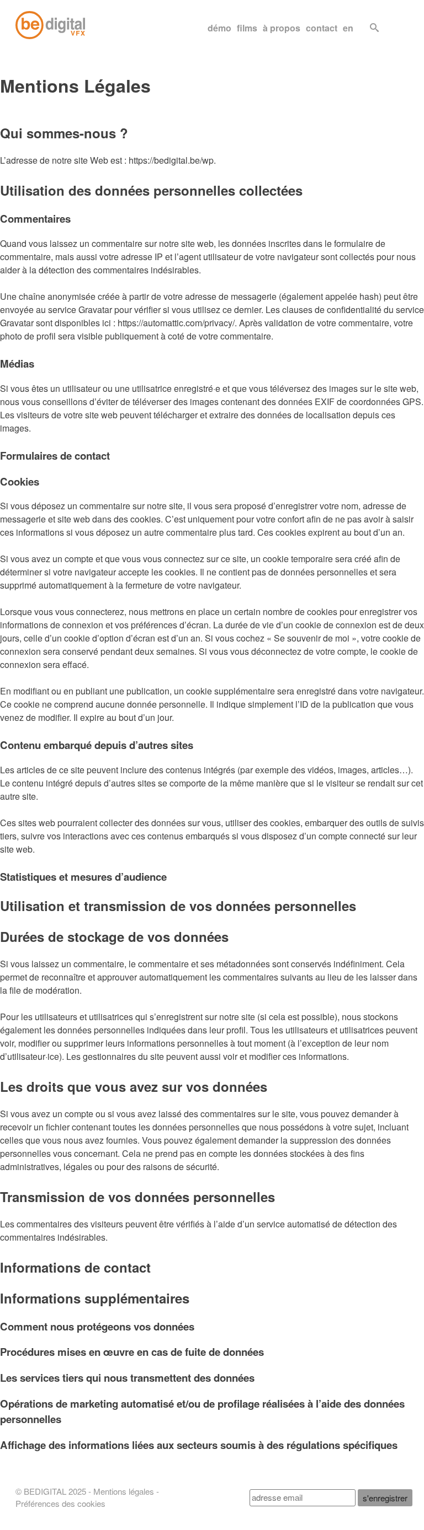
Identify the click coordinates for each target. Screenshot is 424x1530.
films (247, 27)
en (348, 27)
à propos (281, 27)
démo (219, 27)
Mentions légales (123, 1491)
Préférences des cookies (60, 1503)
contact (321, 27)
